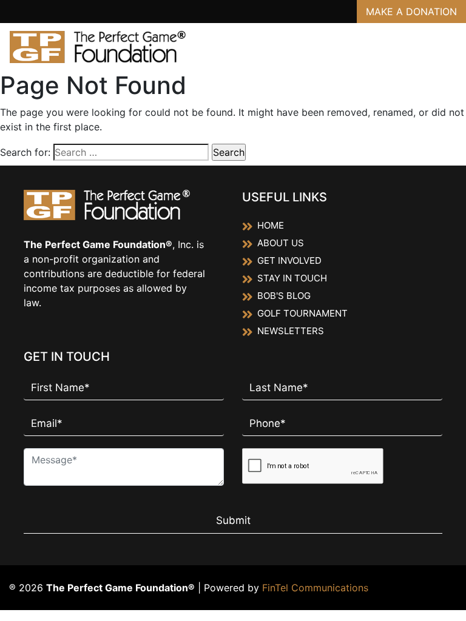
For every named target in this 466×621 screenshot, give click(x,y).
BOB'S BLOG (284, 295)
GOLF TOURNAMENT (302, 313)
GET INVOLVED (289, 260)
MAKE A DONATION (411, 11)
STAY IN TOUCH (292, 278)
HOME (270, 225)
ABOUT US (280, 243)
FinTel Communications (315, 588)
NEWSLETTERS (290, 331)
